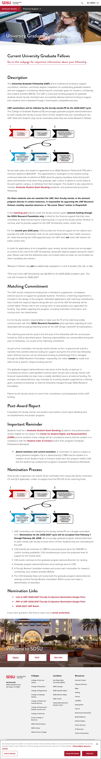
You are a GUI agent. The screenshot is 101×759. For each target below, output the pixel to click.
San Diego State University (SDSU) (59, 681)
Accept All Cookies (72, 753)
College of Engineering (39, 691)
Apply (16, 657)
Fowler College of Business (37, 719)
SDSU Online (57, 699)
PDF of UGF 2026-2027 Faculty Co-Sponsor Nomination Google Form (50, 601)
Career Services (80, 725)
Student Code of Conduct (40, 440)
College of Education (38, 686)
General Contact (80, 680)
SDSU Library (35, 728)
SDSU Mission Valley (60, 695)
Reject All (89, 753)
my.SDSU (78, 701)
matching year (20, 212)
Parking (77, 692)
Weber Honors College (39, 732)
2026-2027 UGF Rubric (27, 606)
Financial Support (30, 8)
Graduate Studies (9, 8)
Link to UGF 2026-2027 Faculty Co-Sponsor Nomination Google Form (50, 597)
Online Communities (82, 733)
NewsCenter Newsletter (83, 713)
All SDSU (91, 3)
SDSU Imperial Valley (60, 691)
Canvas (77, 696)
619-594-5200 (11, 682)
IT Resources (79, 729)
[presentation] (35, 676)
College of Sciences (38, 713)
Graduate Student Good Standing (33, 187)
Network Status (80, 721)
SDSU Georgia (58, 686)
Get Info (58, 657)
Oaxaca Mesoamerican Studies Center (60, 704)
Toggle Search (82, 3)
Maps (77, 688)
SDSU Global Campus (38, 724)
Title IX (77, 709)
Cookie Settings (9, 753)
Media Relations (80, 717)
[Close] (97, 744)
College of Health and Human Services (38, 702)
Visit (37, 657)
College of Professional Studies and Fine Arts (39, 708)
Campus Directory (81, 684)
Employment (79, 705)
